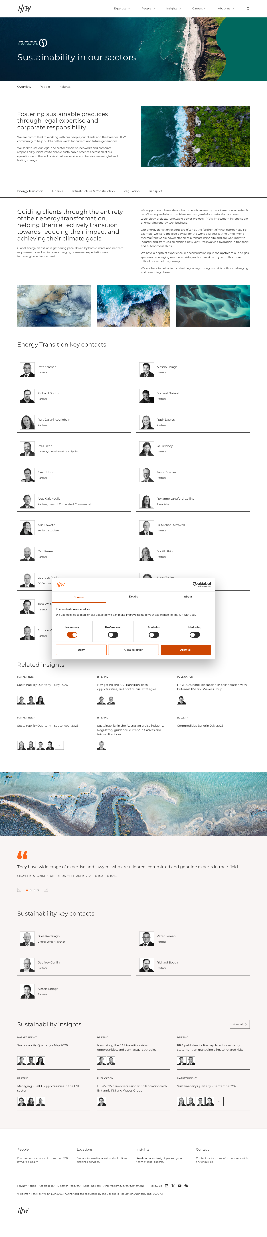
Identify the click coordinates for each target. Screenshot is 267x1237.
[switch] (113, 635)
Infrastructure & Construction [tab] (93, 191)
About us (224, 8)
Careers (197, 8)
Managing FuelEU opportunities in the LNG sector (48, 1088)
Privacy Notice (26, 1185)
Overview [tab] (24, 86)
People (146, 8)
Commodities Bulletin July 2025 (200, 725)
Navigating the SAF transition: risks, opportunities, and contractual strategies (126, 687)
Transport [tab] (155, 191)
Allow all (185, 649)
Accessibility (46, 1185)
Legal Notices (92, 1185)
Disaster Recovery (68, 1185)
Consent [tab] (79, 597)
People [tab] (45, 86)
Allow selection (133, 649)
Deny (81, 649)
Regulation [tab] (132, 191)
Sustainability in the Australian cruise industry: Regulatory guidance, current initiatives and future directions (130, 730)
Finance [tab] (58, 191)
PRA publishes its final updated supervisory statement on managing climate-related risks (210, 1047)
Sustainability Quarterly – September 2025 (47, 725)
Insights (171, 8)
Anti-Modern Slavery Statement (124, 1185)
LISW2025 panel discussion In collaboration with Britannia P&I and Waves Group (212, 687)
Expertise (120, 8)
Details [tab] (133, 596)
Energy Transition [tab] (30, 191)
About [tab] (188, 596)
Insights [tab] (64, 86)
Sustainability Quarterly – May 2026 (42, 685)
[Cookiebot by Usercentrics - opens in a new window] (195, 584)
